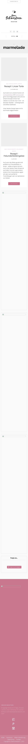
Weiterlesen (14, 116)
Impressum (9, 737)
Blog (7, 83)
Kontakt (18, 739)
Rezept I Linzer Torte (14, 86)
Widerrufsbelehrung (19, 737)
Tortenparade (19, 95)
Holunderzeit (19, 149)
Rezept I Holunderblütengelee (14, 155)
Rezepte (20, 83)
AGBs (2, 737)
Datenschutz (10, 739)
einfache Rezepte (13, 83)
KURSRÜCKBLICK (14, 1)
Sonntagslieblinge (8, 95)
